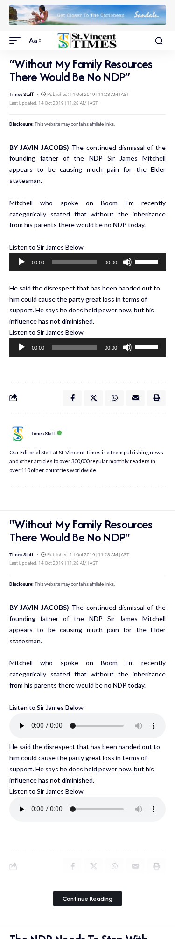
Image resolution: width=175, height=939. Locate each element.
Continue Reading (87, 898)
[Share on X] (93, 398)
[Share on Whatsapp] (114, 398)
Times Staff (21, 94)
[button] (17, 40)
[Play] (21, 262)
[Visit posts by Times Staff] (17, 434)
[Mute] (127, 262)
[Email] (135, 398)
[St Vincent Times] (87, 41)
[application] (87, 262)
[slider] (148, 261)
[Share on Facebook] (72, 398)
